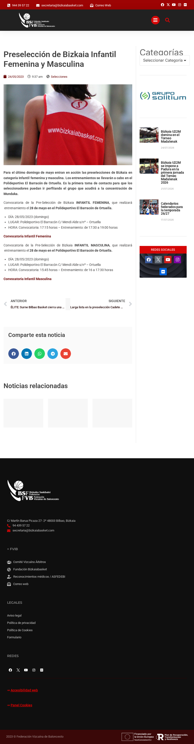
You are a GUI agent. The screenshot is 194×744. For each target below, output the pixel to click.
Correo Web (103, 5)
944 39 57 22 (20, 5)
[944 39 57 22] (8, 5)
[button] (13, 353)
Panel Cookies (21, 705)
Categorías (161, 52)
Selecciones (59, 76)
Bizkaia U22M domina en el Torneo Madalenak (171, 136)
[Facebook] (148, 259)
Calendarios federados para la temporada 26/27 (172, 208)
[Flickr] (163, 271)
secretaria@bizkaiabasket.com (62, 5)
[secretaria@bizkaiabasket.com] (38, 5)
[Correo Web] (91, 5)
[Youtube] (168, 259)
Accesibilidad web (24, 690)
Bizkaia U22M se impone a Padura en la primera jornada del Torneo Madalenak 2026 (172, 172)
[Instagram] (177, 259)
